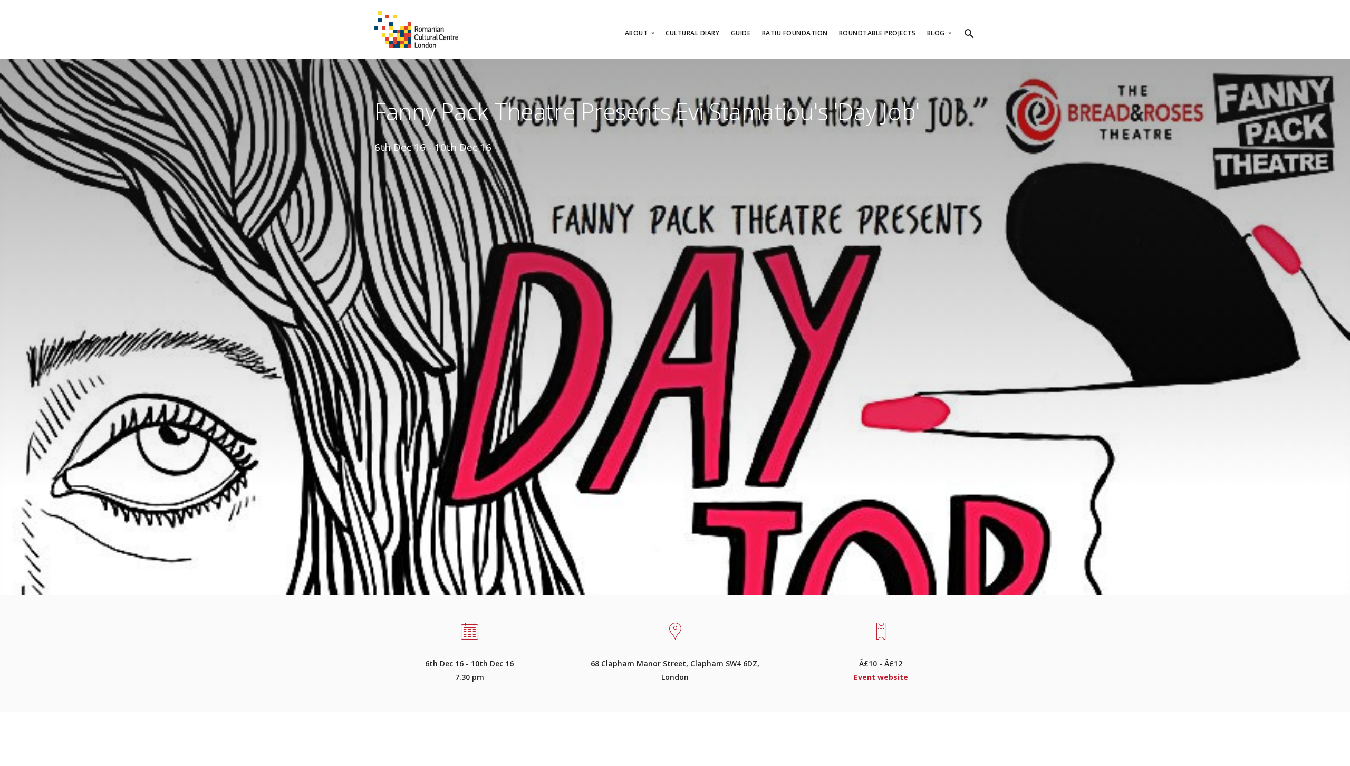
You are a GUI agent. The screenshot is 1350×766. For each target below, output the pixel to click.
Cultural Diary (692, 32)
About (637, 32)
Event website (881, 677)
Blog (937, 32)
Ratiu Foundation (795, 32)
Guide (741, 32)
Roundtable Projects (877, 32)
